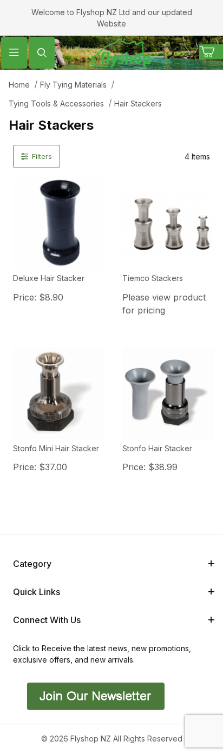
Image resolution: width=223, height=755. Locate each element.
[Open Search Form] (42, 53)
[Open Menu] (14, 53)
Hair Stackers (138, 103)
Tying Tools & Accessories (56, 103)
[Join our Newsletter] (94, 695)
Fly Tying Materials (73, 84)
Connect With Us (47, 619)
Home (19, 84)
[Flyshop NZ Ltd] (120, 51)
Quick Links (36, 591)
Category (32, 563)
